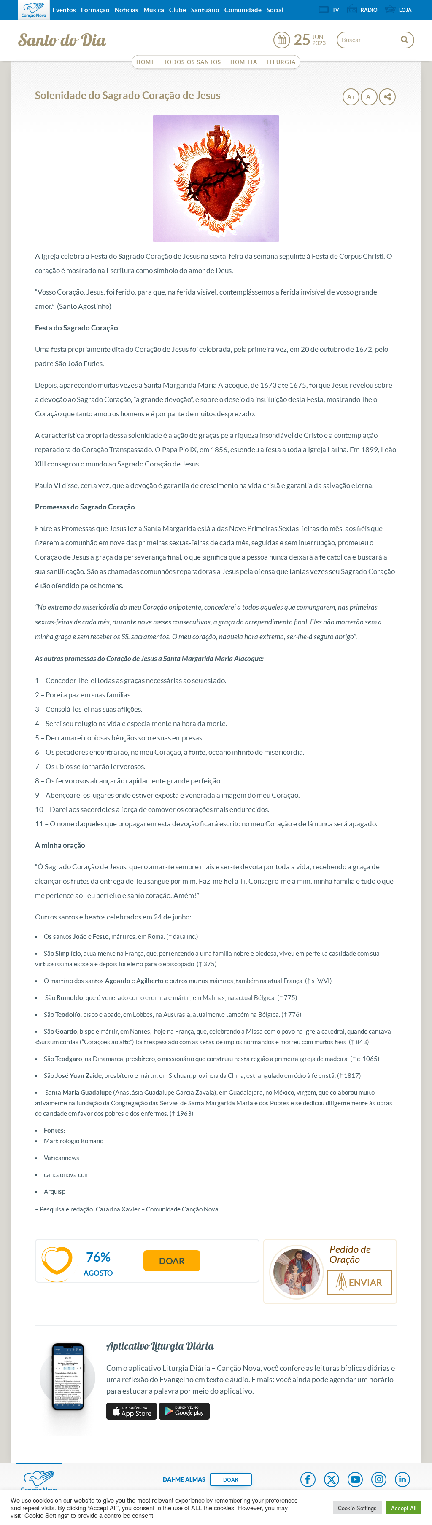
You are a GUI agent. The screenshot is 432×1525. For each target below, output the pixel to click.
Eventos (64, 9)
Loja (405, 10)
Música (153, 9)
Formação (95, 9)
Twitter (331, 1480)
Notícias (126, 9)
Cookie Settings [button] (357, 1508)
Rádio (369, 10)
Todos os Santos (192, 62)
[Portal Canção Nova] (34, 10)
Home (145, 62)
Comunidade (243, 9)
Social (275, 9)
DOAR (230, 1479)
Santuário (205, 9)
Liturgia (281, 62)
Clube (177, 9)
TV (335, 10)
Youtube (355, 1480)
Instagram (379, 1480)
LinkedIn (402, 1480)
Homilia (244, 62)
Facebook (308, 1480)
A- (369, 97)
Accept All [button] (403, 1508)
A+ (351, 97)
